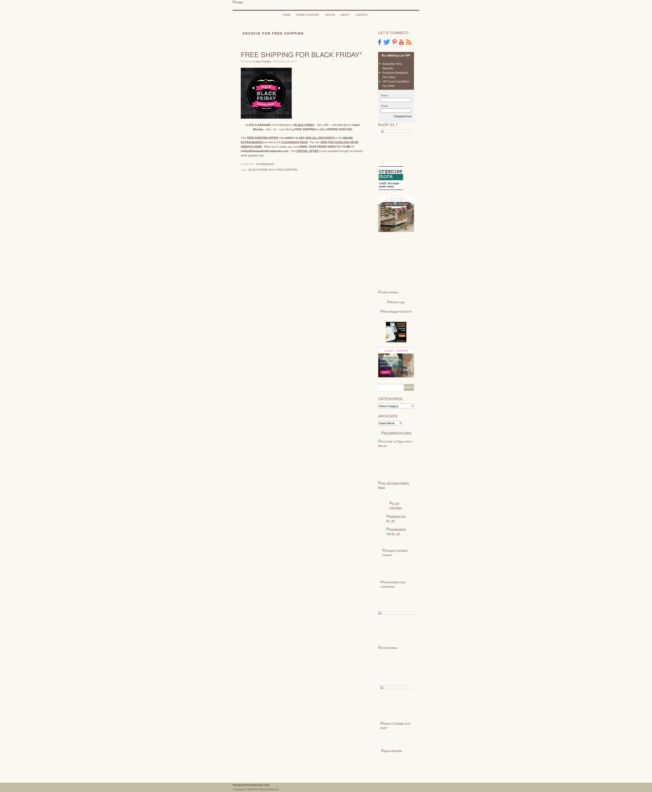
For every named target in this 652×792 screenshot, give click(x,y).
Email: (384, 106)
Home (286, 15)
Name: (385, 95)
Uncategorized (265, 164)
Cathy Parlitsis (262, 61)
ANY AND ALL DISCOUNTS (316, 138)
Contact (362, 15)
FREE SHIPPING (286, 170)
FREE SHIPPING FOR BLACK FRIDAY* (301, 54)
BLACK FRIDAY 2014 (262, 170)
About (345, 15)
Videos (330, 15)
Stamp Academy (307, 15)
